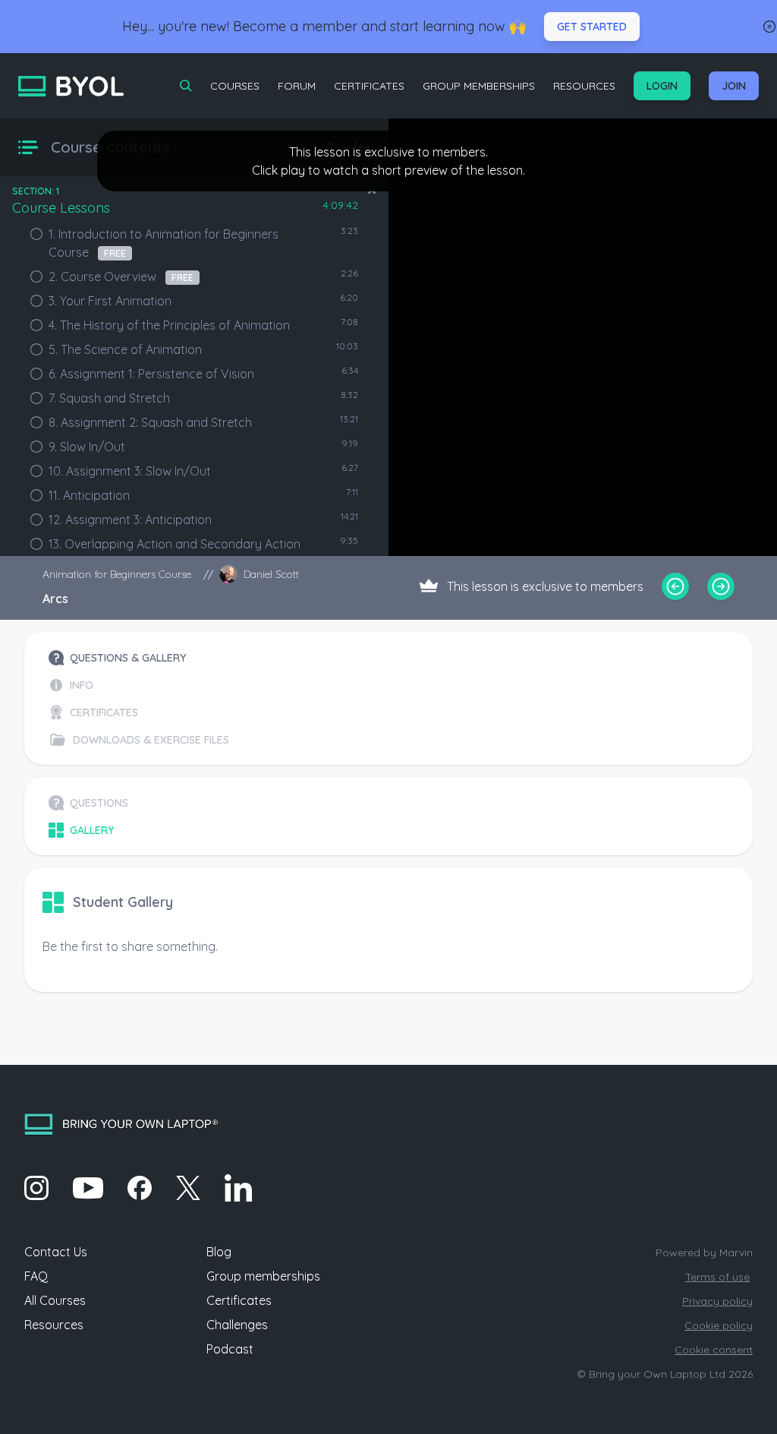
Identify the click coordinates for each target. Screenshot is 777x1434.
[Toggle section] (371, 191)
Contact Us (55, 1251)
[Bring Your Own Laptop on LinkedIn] (238, 1188)
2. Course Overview (121, 276)
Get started (592, 26)
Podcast (229, 1349)
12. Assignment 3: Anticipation (130, 519)
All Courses (55, 1300)
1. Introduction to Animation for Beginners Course (163, 243)
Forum (297, 86)
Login (662, 86)
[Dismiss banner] (769, 26)
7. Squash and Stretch (109, 398)
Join (734, 86)
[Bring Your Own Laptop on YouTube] (88, 1188)
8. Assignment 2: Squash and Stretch (150, 422)
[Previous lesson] (675, 586)
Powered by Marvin (704, 1252)
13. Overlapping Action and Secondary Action (174, 543)
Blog (218, 1251)
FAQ (36, 1276)
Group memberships (263, 1276)
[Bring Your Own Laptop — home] (71, 86)
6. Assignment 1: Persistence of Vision (151, 373)
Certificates (369, 86)
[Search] (186, 86)
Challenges (237, 1324)
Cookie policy (718, 1325)
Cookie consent (714, 1350)
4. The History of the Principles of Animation (169, 325)
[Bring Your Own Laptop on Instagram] (36, 1188)
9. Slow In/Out (87, 446)
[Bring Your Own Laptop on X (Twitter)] (188, 1188)
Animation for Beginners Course (116, 574)
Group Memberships (479, 86)
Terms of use (717, 1277)
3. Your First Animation (110, 300)
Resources (584, 86)
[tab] (139, 657)
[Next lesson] (721, 586)
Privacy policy (717, 1301)
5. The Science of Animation (125, 349)
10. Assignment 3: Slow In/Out (130, 471)
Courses (235, 86)
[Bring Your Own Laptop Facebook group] (139, 1188)
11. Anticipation (89, 495)
